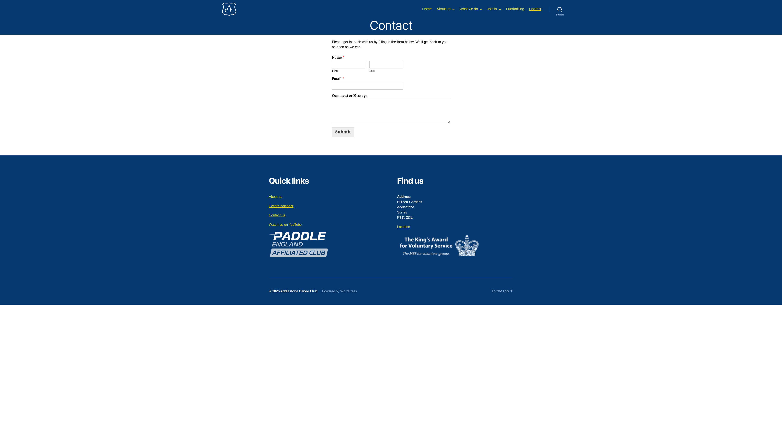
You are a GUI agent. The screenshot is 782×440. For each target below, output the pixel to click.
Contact (535, 9)
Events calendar (281, 206)
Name (338, 58)
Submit (343, 132)
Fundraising (515, 9)
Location (403, 227)
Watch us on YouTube (285, 225)
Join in (492, 9)
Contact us (277, 215)
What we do (468, 9)
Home (427, 9)
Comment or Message (349, 96)
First (335, 71)
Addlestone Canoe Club (298, 291)
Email (338, 79)
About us (443, 9)
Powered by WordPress (339, 291)
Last (372, 71)
